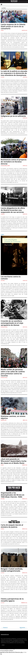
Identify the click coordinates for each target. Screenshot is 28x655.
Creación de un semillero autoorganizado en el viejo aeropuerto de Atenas (12, 323)
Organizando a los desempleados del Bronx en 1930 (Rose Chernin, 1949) (12, 495)
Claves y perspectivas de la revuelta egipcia (12, 600)
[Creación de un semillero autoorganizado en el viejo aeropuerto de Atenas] (14, 300)
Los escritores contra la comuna (10, 277)
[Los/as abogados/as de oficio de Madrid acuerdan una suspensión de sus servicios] (14, 187)
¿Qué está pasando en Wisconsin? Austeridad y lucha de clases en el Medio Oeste (13, 461)
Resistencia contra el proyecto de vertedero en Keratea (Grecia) (13, 161)
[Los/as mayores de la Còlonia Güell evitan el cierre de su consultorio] (14, 11)
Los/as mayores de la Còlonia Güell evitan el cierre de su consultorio (13, 26)
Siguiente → (23, 627)
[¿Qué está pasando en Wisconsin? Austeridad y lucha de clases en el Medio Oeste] (14, 440)
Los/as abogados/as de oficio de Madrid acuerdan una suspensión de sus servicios (13, 210)
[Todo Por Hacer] (14, 1)
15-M (2, 117)
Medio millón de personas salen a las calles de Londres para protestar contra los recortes (13, 372)
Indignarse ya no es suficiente (13, 116)
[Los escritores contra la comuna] (14, 236)
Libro (2, 234)
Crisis (2, 30)
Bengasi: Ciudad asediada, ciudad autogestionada (12, 570)
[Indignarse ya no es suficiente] (14, 97)
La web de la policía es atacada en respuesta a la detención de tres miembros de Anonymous (14, 73)
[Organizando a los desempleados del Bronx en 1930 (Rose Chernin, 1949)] (14, 487)
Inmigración (3, 420)
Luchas (2, 77)
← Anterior (4, 627)
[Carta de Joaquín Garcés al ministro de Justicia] (14, 520)
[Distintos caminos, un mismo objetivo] (14, 398)
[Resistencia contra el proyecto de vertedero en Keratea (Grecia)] (14, 138)
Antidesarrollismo (5, 165)
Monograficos (5, 634)
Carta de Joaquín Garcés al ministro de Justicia (12, 526)
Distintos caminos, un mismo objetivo (13, 417)
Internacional (4, 327)
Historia (3, 280)
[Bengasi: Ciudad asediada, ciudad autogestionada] (14, 549)
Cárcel (2, 528)
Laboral (3, 214)
